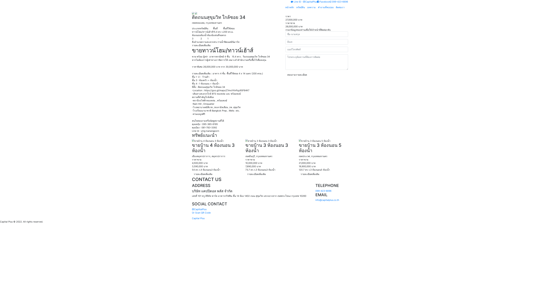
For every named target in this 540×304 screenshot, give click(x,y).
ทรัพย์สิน (300, 7)
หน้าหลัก (289, 7)
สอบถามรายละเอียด (297, 74)
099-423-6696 (339, 1)
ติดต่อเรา (340, 7)
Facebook (324, 1)
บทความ (311, 7)
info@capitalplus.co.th (327, 200)
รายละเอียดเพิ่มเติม (203, 174)
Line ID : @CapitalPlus (305, 1)
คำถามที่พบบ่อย (326, 7)
